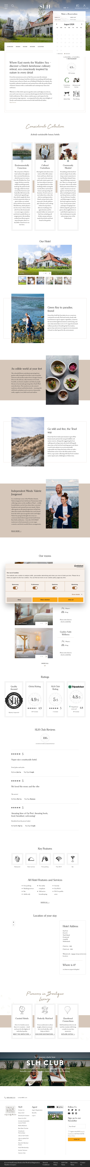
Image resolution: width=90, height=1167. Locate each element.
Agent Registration (37, 1110)
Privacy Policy (71, 1136)
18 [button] (65, 43)
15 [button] (81, 39)
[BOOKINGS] (77, 5)
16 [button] (57, 43)
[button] (57, 24)
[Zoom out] (13, 925)
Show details (76, 594)
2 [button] (57, 35)
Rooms (25, 46)
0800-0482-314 (11, 1097)
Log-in (34, 1115)
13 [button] (73, 39)
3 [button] (61, 35)
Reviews (32, 46)
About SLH (21, 1113)
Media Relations (22, 1125)
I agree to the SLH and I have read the (76, 1134)
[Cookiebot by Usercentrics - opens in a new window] (75, 566)
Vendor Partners (22, 1150)
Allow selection (45, 599)
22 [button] (81, 43)
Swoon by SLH (22, 1118)
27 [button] (73, 46)
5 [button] (69, 35)
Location (41, 46)
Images (18, 46)
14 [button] (77, 39)
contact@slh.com (22, 1097)
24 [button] (61, 46)
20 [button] (73, 43)
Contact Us (21, 1110)
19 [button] (69, 43)
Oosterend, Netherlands (45, 39)
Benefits (34, 1113)
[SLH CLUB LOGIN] (84, 5)
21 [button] (77, 43)
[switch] (35, 587)
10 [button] (61, 39)
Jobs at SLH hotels (23, 1135)
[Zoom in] (13, 922)
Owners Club (21, 1153)
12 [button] (69, 39)
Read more (13, 102)
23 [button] (57, 46)
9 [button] (57, 39)
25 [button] (65, 46)
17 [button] (61, 43)
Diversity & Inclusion (23, 1115)
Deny (19, 599)
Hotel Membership (23, 1147)
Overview (10, 46)
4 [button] (65, 35)
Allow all (70, 599)
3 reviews (55, 711)
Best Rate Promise (23, 1128)
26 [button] (69, 46)
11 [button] (65, 39)
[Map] (45, 947)
